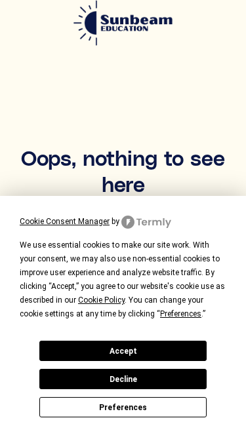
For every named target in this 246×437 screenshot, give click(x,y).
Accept (123, 351)
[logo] (123, 24)
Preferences (123, 407)
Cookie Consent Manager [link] (65, 221)
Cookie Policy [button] (101, 300)
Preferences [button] (180, 313)
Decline (123, 379)
